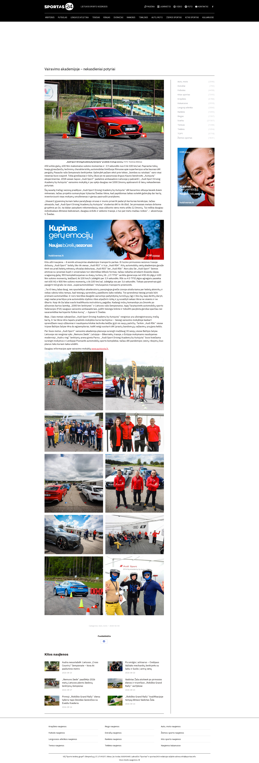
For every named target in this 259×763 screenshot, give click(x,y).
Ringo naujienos (112, 726)
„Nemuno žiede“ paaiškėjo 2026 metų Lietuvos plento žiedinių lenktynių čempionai (78, 682)
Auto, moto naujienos (171, 726)
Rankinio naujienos (113, 739)
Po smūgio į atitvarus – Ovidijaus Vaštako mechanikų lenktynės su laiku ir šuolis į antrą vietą (142, 665)
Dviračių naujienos (113, 732)
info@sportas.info (188, 756)
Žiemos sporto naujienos (172, 732)
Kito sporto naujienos (171, 739)
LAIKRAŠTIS (165, 6)
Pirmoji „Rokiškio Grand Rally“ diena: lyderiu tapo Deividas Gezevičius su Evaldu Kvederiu (81, 700)
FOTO (190, 6)
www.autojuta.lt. (100, 348)
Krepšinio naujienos (58, 726)
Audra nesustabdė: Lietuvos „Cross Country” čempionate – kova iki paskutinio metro (80, 665)
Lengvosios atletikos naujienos (63, 739)
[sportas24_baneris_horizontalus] (104, 258)
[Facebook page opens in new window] (212, 6)
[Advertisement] (129, 42)
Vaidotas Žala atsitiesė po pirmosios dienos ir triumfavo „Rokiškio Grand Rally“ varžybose (143, 682)
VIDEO (179, 6)
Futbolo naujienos (57, 732)
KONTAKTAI (203, 6)
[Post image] (52, 666)
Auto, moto (103, 626)
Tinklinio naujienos (113, 745)
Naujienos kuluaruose (171, 745)
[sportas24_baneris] (196, 205)
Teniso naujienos (56, 745)
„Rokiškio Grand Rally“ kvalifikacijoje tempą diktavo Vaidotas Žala (144, 698)
